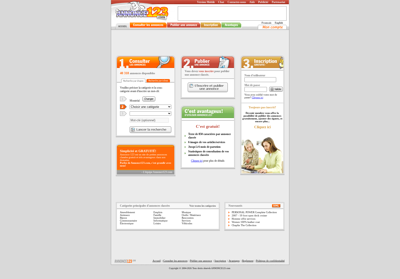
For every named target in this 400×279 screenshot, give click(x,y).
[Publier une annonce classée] (183, 28)
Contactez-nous (237, 2)
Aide (252, 2)
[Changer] (148, 100)
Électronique (127, 223)
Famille (157, 215)
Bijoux (123, 217)
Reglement (247, 260)
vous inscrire (206, 71)
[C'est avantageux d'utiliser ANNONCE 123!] (208, 117)
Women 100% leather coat (246, 222)
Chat (221, 2)
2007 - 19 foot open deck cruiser (249, 215)
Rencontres (188, 217)
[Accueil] (122, 28)
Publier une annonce (201, 260)
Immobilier (159, 217)
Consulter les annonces (175, 260)
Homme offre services (243, 218)
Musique (186, 212)
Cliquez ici (197, 160)
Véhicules (187, 223)
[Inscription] (210, 28)
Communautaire (128, 220)
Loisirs (157, 223)
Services (186, 220)
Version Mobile (206, 2)
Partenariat (278, 2)
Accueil (157, 260)
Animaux (125, 215)
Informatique (160, 220)
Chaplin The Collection (244, 225)
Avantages (234, 260)
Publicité (263, 2)
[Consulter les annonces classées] (148, 28)
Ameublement (127, 212)
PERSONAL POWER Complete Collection (254, 212)
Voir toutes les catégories (202, 205)
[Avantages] (231, 28)
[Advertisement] (200, 42)
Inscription (220, 260)
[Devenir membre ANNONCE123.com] (262, 69)
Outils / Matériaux (191, 215)
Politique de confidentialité (270, 260)
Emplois (157, 212)
